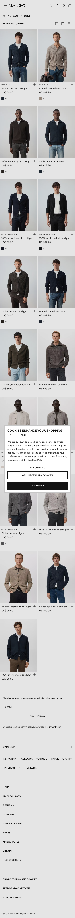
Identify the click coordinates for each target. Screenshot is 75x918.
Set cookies (37, 467)
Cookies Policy (35, 460)
